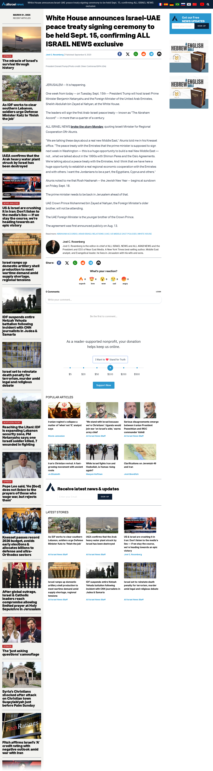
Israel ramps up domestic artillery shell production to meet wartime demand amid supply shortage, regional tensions (21, 271)
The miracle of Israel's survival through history (20, 64)
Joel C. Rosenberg (55, 54)
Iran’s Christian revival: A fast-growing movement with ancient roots (65, 467)
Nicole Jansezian (56, 436)
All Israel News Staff (96, 436)
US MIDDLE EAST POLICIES (124, 233)
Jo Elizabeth (54, 474)
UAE (108, 233)
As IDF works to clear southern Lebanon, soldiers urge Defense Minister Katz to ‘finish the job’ (20, 112)
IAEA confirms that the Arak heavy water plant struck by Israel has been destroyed (21, 160)
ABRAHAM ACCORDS (68, 233)
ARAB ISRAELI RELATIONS (92, 233)
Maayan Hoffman (94, 474)
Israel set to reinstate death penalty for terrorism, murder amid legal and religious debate (21, 378)
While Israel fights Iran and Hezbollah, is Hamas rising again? (100, 467)
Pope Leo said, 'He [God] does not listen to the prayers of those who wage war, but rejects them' (21, 493)
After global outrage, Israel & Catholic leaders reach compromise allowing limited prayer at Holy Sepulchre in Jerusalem (21, 600)
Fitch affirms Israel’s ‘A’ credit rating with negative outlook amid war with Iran (20, 747)
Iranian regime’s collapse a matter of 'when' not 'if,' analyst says (65, 425)
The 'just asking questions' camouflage (20, 652)
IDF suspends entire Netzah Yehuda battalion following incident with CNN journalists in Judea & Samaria (19, 325)
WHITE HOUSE (145, 233)
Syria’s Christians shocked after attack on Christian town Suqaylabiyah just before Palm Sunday (19, 698)
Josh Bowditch (131, 474)
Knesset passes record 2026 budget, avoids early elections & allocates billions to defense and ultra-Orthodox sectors (20, 546)
